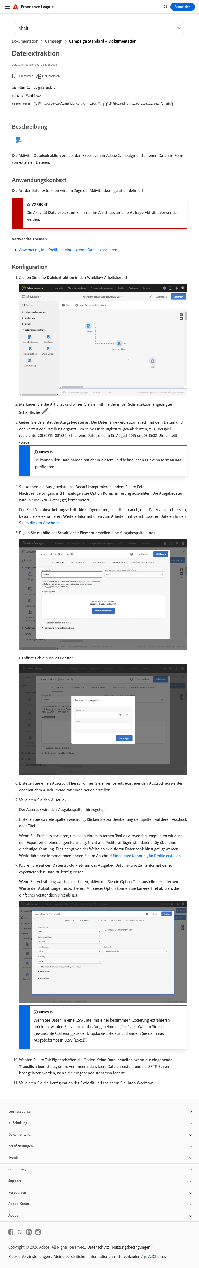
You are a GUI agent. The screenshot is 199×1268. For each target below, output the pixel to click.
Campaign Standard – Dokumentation (103, 41)
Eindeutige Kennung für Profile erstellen (147, 855)
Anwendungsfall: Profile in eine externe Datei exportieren (68, 249)
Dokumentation (25, 41)
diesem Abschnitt (44, 522)
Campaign (53, 41)
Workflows (33, 95)
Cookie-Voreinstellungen (29, 1256)
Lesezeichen (25, 76)
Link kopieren (51, 76)
